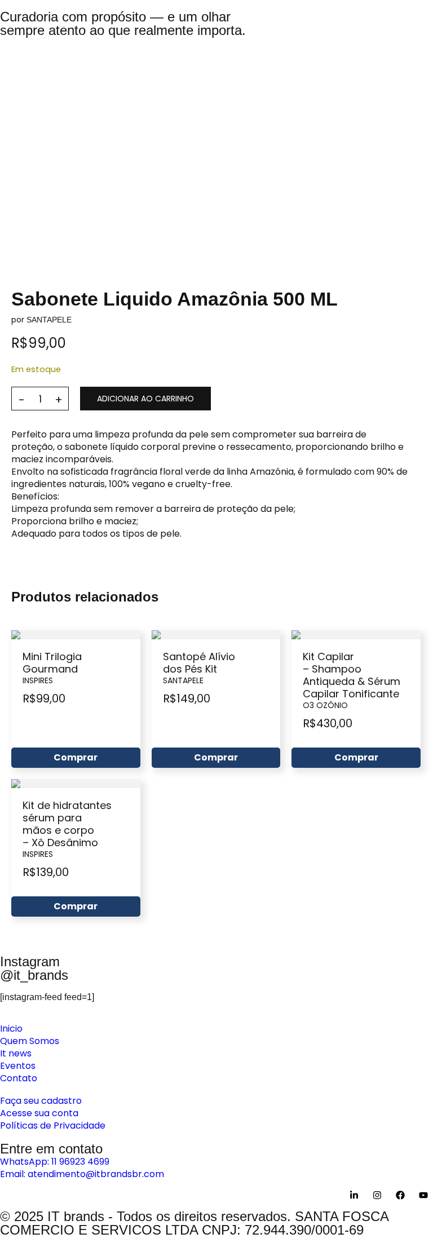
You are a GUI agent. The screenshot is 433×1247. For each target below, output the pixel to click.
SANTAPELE (49, 319)
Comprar (76, 757)
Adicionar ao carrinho (145, 398)
